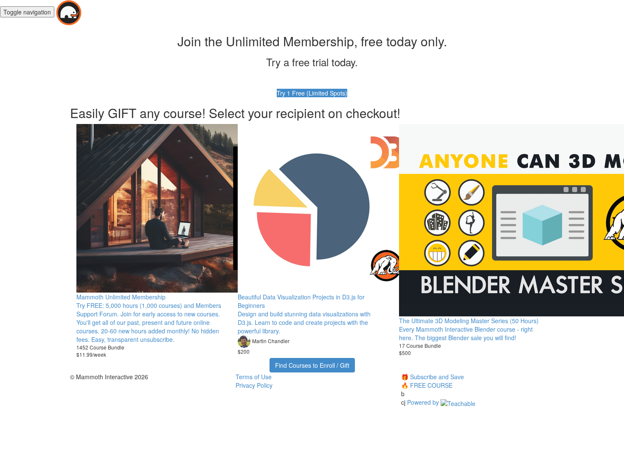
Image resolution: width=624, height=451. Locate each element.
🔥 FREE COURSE (427, 385)
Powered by (424, 402)
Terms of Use (254, 376)
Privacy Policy (254, 385)
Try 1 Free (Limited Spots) (312, 93)
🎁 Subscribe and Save (432, 376)
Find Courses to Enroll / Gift (312, 365)
